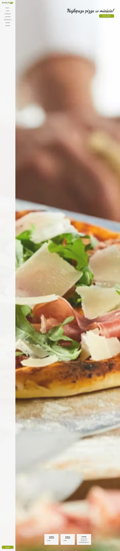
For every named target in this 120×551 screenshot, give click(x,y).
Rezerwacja (7, 19)
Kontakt (7, 25)
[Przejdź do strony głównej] (8, 3)
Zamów (8, 547)
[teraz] (52, 540)
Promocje (8, 13)
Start (7, 8)
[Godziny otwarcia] (55, 540)
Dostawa (7, 16)
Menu (7, 11)
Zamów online (106, 16)
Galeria (7, 22)
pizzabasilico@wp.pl (84, 542)
